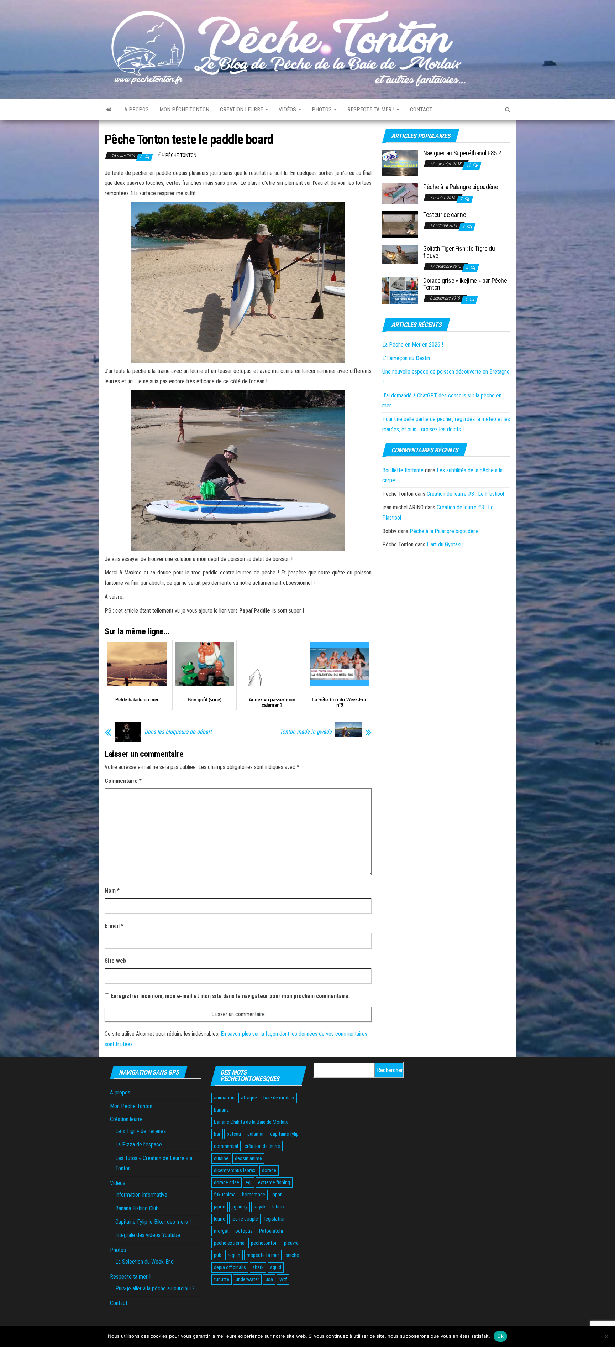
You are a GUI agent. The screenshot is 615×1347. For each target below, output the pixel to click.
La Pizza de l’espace (138, 1144)
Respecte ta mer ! (371, 109)
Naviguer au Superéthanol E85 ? (462, 153)
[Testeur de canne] (400, 224)
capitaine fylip (284, 1134)
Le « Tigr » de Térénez (140, 1131)
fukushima (225, 1194)
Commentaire (123, 780)
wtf (283, 1279)
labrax (278, 1206)
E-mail (114, 925)
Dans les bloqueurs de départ (178, 732)
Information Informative (141, 1194)
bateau (234, 1134)
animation (224, 1097)
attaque (249, 1097)
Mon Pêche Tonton (184, 109)
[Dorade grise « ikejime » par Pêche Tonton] (400, 289)
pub (217, 1255)
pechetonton (264, 1243)
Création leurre (242, 109)
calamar (255, 1134)
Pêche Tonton (180, 155)
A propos (136, 109)
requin (234, 1255)
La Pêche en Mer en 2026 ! (412, 344)
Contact (421, 109)
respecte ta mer (263, 1255)
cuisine (221, 1158)
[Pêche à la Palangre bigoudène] (400, 193)
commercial (226, 1146)
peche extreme (229, 1243)
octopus (244, 1231)
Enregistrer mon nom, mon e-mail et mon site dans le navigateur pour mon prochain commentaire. (230, 996)
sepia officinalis (230, 1267)
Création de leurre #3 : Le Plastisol (465, 493)
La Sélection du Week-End (144, 1261)
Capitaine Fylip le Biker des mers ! (153, 1221)
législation (275, 1219)
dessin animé (248, 1158)
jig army (239, 1206)
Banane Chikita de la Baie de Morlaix (251, 1122)
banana (221, 1110)
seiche (292, 1255)
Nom (112, 890)
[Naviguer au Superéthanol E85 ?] (400, 162)
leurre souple (245, 1219)
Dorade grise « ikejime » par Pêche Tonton (465, 284)
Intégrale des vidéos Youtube (147, 1235)
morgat (221, 1231)
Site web (115, 960)
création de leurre (262, 1146)
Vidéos (288, 109)
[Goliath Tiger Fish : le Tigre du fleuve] (400, 254)
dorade (269, 1170)
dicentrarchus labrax (235, 1170)
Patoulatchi (271, 1231)
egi (249, 1182)
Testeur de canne (444, 214)
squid (275, 1267)
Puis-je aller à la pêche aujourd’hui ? (155, 1288)
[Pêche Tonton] (109, 109)
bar (217, 1134)
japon (219, 1206)
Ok (500, 1336)
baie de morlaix (278, 1097)
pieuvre (291, 1243)
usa (269, 1279)
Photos (322, 109)
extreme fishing (274, 1182)
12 (469, 165)
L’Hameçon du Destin (406, 358)
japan (277, 1194)
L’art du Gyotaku (445, 544)
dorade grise (226, 1182)
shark (258, 1267)
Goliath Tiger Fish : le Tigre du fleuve (459, 252)
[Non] (606, 1336)
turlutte (221, 1279)
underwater (247, 1279)
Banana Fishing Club (137, 1208)
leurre (219, 1219)
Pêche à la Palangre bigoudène (460, 187)
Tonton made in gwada (306, 732)
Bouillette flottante (403, 470)
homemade (253, 1194)
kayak (260, 1206)
